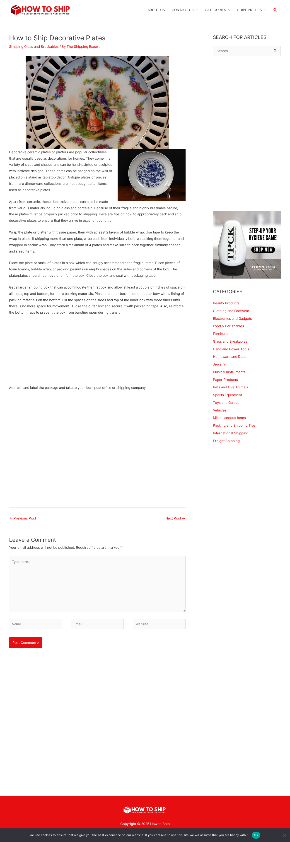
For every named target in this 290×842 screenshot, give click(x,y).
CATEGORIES (215, 10)
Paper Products (225, 380)
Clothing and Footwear (231, 311)
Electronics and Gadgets (232, 318)
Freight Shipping (226, 441)
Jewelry (219, 364)
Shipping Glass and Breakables (34, 46)
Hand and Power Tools (231, 349)
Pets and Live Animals (230, 387)
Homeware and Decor (230, 356)
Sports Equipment (227, 395)
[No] (284, 835)
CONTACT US (183, 10)
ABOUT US (156, 10)
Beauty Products (226, 303)
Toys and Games (226, 402)
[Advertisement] (97, 353)
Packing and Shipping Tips (234, 425)
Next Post (175, 518)
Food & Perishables (228, 326)
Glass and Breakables (230, 341)
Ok (256, 835)
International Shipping (230, 433)
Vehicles (220, 410)
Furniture (220, 334)
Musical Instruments (229, 372)
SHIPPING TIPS (249, 10)
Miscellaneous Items (229, 418)
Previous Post (23, 518)
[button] (275, 10)
